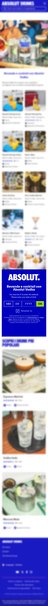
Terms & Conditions (32, 317)
